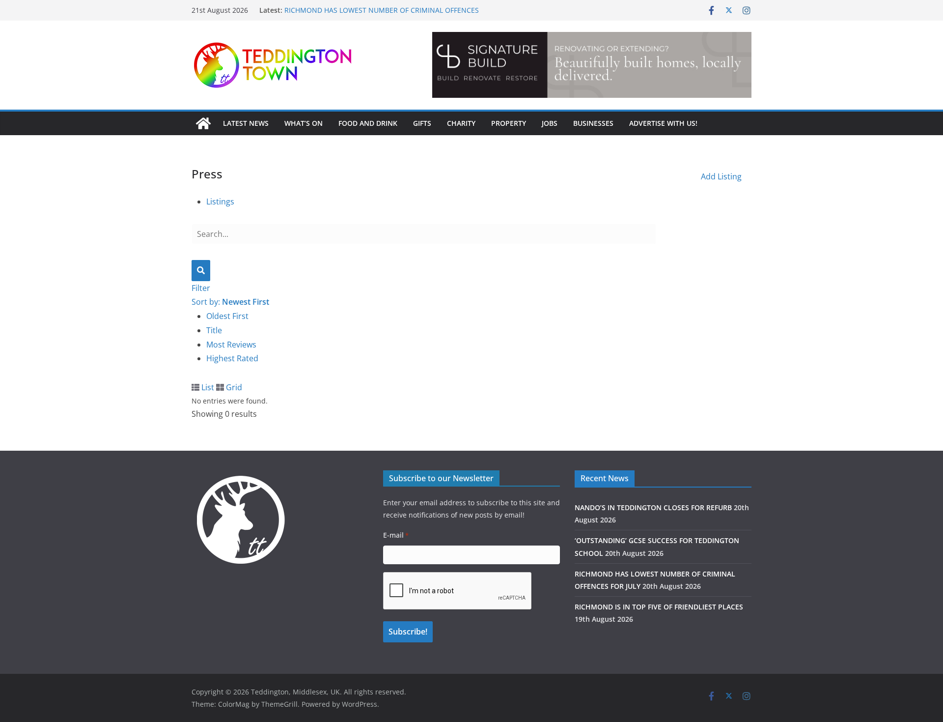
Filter (201, 288)
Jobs (549, 123)
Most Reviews (231, 344)
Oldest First (227, 316)
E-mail (396, 535)
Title (214, 330)
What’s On (303, 123)
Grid (233, 387)
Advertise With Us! (663, 123)
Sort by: (230, 301)
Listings (220, 201)
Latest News (246, 123)
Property (508, 123)
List (206, 387)
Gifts (422, 123)
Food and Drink (367, 123)
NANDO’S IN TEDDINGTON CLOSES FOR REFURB (653, 507)
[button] (700, 65)
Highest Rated (232, 358)
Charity (461, 123)
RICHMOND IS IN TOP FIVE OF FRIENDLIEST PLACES (659, 606)
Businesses (593, 123)
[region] (591, 65)
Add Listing (721, 176)
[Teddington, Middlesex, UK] (203, 123)
